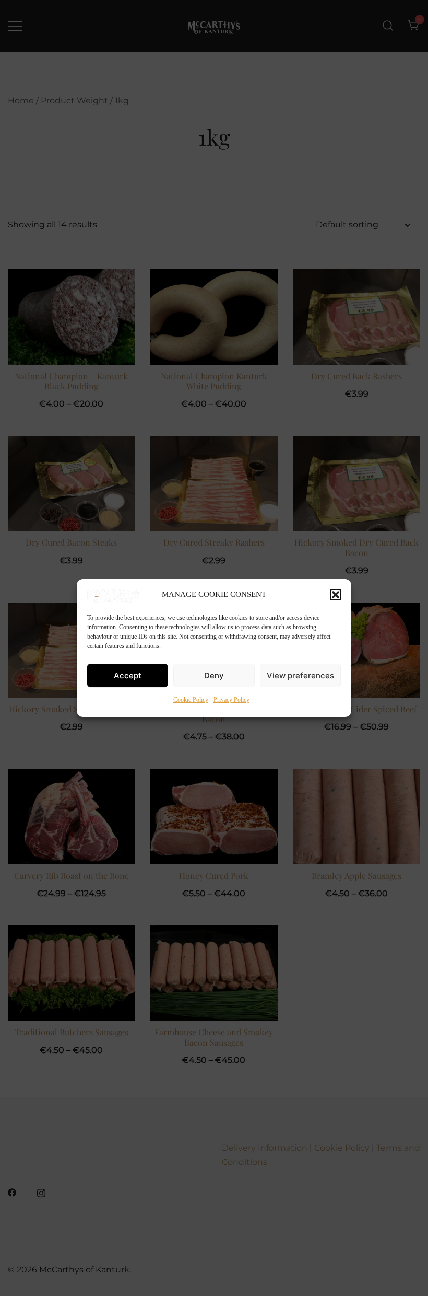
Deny (214, 675)
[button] (335, 594)
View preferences (300, 675)
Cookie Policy (190, 699)
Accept (127, 675)
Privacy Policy (231, 699)
